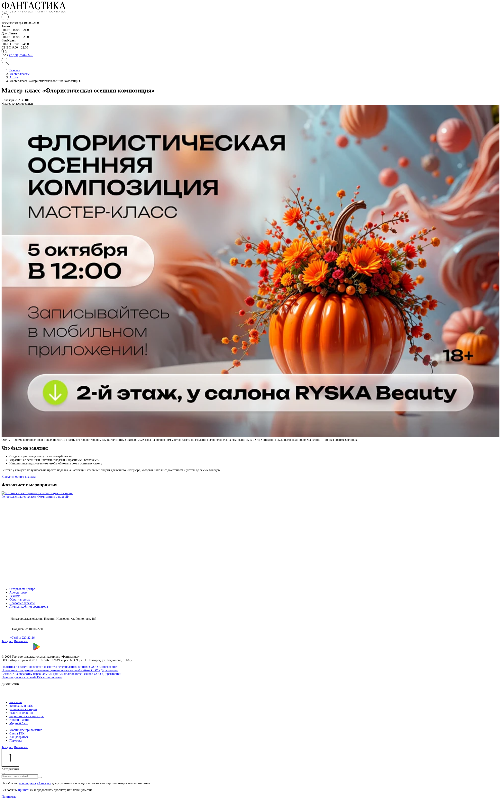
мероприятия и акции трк (26, 716)
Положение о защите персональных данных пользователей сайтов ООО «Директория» (60, 670)
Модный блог (18, 723)
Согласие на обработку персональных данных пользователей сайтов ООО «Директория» (61, 673)
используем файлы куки (35, 783)
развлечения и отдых (23, 709)
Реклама (14, 596)
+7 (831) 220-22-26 (21, 55)
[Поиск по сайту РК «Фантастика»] (6, 63)
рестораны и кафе (21, 705)
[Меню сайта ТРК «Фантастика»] (18, 63)
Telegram (7, 641)
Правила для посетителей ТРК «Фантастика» (32, 677)
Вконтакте (21, 641)
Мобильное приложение (25, 730)
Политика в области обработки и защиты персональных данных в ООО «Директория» (60, 666)
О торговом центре (22, 589)
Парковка (15, 740)
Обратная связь (19, 599)
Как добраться (18, 737)
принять (23, 790)
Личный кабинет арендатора (28, 606)
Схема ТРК (16, 733)
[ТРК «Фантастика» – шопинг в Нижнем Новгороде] (34, 11)
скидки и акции (20, 719)
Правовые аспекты (22, 603)
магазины (15, 702)
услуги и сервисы (21, 712)
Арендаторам (18, 592)
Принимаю (9, 796)
